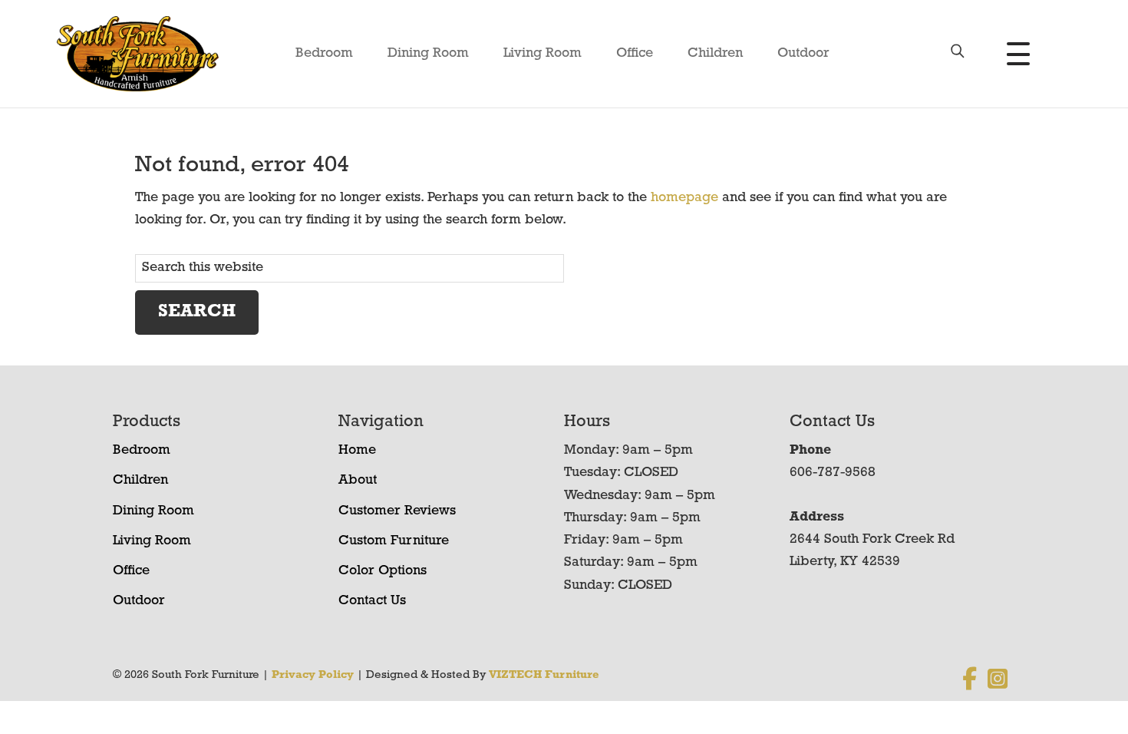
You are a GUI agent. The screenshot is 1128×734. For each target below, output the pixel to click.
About (357, 481)
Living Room (542, 54)
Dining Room (428, 54)
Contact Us (372, 601)
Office (634, 54)
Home (357, 451)
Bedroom (324, 54)
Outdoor (803, 54)
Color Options (382, 571)
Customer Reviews (397, 511)
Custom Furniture (393, 541)
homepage (684, 198)
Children (715, 54)
